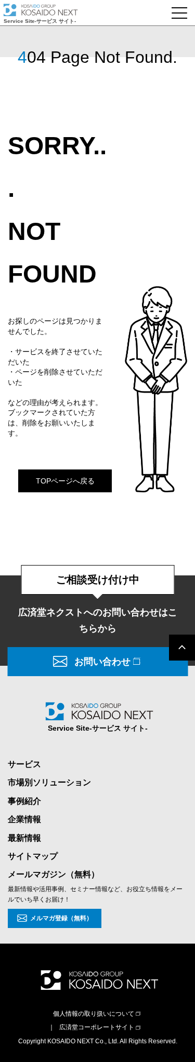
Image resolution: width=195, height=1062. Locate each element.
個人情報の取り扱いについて (93, 1013)
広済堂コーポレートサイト (96, 1027)
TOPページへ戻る (65, 481)
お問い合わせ (102, 661)
